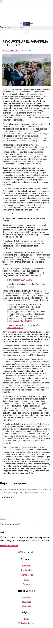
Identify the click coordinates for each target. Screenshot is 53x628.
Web (2, 532)
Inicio (26, 619)
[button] (27, 32)
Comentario (6, 497)
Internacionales (26, 575)
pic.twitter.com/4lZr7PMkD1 (19, 321)
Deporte (26, 584)
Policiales (26, 565)
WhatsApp (26, 606)
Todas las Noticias (26, 623)
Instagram (26, 601)
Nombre (4, 519)
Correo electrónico (10, 524)
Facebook (26, 597)
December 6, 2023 (15, 327)
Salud (26, 579)
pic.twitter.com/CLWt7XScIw (19, 280)
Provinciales (26, 570)
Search (3, 27)
